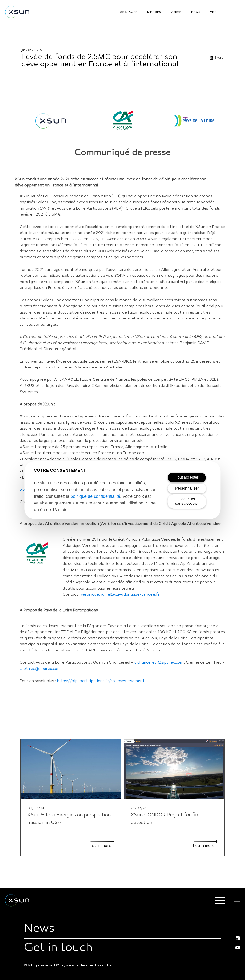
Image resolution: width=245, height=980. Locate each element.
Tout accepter (187, 477)
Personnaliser (187, 488)
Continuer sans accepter (187, 501)
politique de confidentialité (95, 496)
